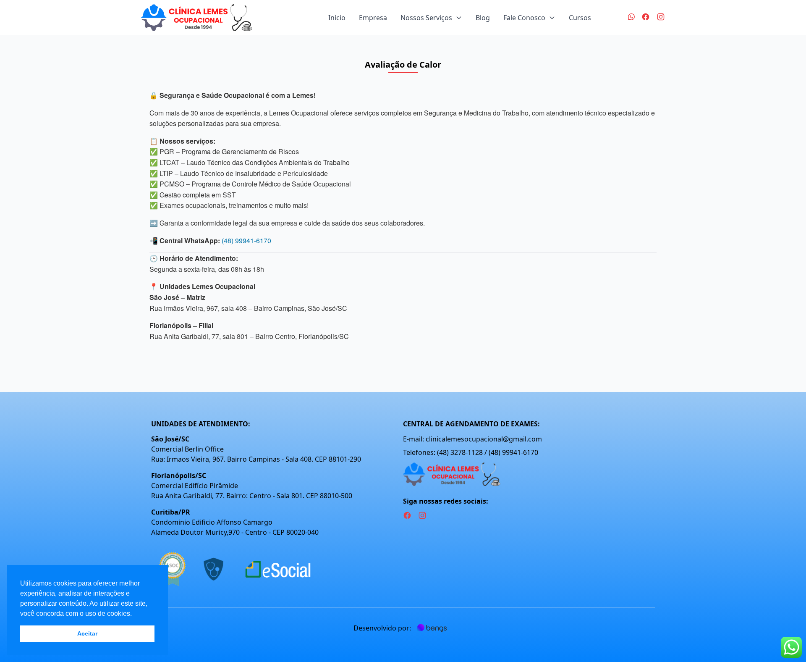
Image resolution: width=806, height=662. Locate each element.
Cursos (580, 17)
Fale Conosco (524, 17)
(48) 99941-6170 (246, 240)
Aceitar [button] (87, 633)
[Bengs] (432, 628)
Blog (483, 17)
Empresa (373, 17)
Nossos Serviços (426, 17)
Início (336, 17)
